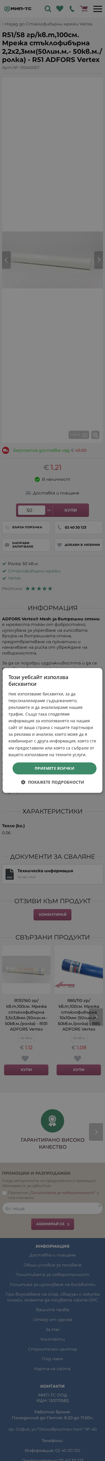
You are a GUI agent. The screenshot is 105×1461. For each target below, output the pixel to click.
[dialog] (52, 730)
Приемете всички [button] (54, 768)
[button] (52, 782)
